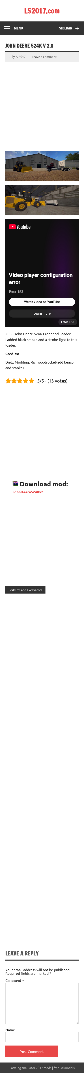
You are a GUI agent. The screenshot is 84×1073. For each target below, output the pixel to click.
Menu (18, 28)
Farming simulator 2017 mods (30, 1068)
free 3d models (64, 1068)
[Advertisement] (42, 103)
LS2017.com (42, 11)
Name (10, 1029)
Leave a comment (44, 56)
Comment (14, 980)
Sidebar (65, 28)
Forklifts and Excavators (25, 590)
